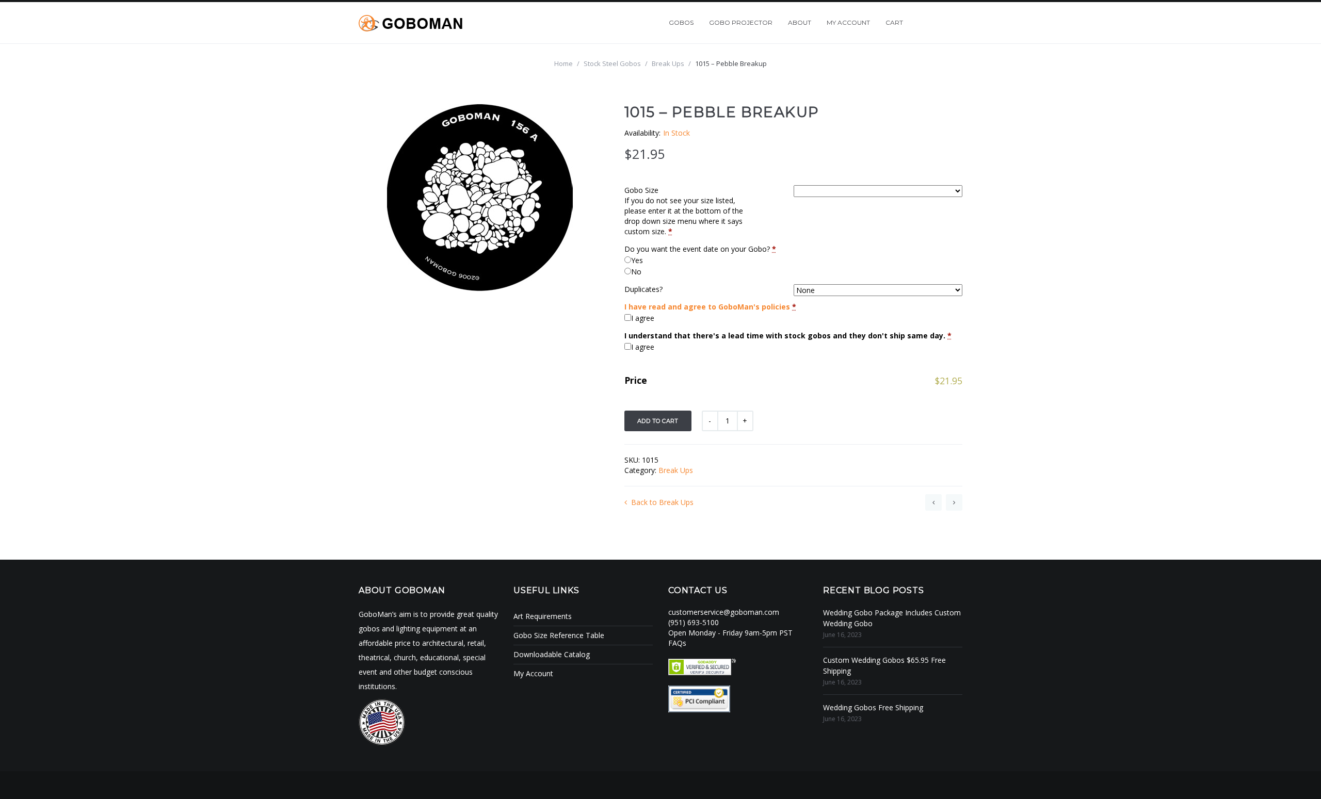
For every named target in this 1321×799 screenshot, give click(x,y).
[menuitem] (681, 22)
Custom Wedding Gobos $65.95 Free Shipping (884, 665)
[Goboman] (410, 22)
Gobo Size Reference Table (558, 635)
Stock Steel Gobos (612, 63)
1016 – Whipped (954, 502)
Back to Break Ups (662, 502)
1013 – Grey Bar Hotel (933, 502)
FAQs (677, 643)
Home (563, 63)
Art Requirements (542, 616)
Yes (637, 260)
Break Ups (668, 63)
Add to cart (658, 421)
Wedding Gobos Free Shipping (873, 707)
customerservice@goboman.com (723, 612)
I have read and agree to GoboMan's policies (707, 307)
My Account (533, 673)
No (636, 271)
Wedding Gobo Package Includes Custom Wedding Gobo (892, 618)
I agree (642, 318)
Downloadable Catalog (551, 654)
